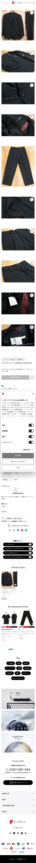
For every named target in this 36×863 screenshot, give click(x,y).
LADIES (4, 627)
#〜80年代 (10, 663)
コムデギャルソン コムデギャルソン (18, 549)
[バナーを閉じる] (33, 393)
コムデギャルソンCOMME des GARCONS (16, 363)
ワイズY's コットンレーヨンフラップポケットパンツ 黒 (26, 632)
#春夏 (19, 668)
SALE (9, 627)
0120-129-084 (19, 769)
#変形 (17, 673)
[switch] (31, 430)
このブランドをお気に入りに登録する (13, 359)
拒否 (18, 467)
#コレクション (10, 668)
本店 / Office (19, 828)
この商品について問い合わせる (13, 518)
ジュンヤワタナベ (18, 544)
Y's (19, 629)
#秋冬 (18, 663)
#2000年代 (27, 668)
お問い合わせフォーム (19, 782)
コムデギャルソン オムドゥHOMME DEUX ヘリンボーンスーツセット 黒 (9, 592)
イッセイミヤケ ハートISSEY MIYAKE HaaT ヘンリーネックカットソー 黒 (9, 633)
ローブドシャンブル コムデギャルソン (18, 557)
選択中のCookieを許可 (18, 461)
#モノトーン (26, 673)
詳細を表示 (26, 449)
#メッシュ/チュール (18, 678)
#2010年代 (9, 673)
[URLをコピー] (10, 530)
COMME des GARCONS (8, 588)
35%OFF (15, 627)
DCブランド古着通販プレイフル (19, 859)
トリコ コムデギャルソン (18, 553)
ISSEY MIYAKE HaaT (7, 629)
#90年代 (26, 663)
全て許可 (18, 455)
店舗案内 (14, 521)
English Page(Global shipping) (20, 525)
